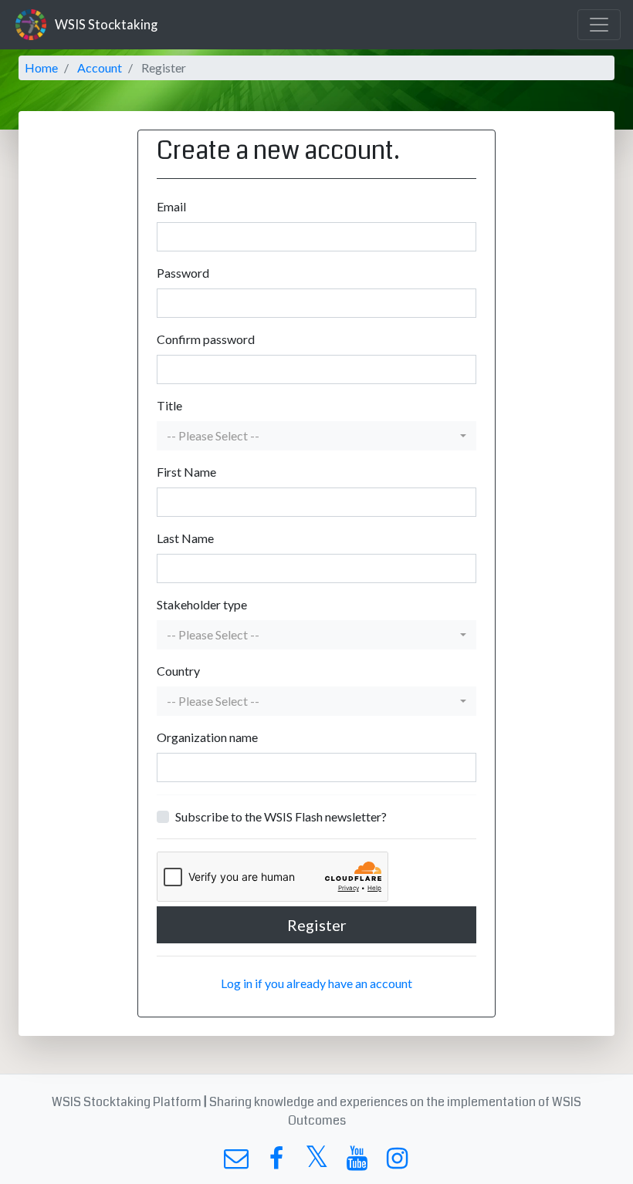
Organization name (207, 737)
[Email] (236, 1162)
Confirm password (206, 339)
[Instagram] (397, 1162)
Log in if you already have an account (316, 983)
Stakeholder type (202, 604)
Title (169, 405)
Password (183, 272)
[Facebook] (276, 1162)
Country (178, 670)
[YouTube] (357, 1162)
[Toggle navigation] (599, 24)
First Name (186, 471)
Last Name (185, 538)
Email (171, 206)
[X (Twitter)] (316, 1162)
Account (99, 67)
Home (41, 67)
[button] (317, 435)
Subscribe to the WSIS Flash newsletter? (281, 816)
